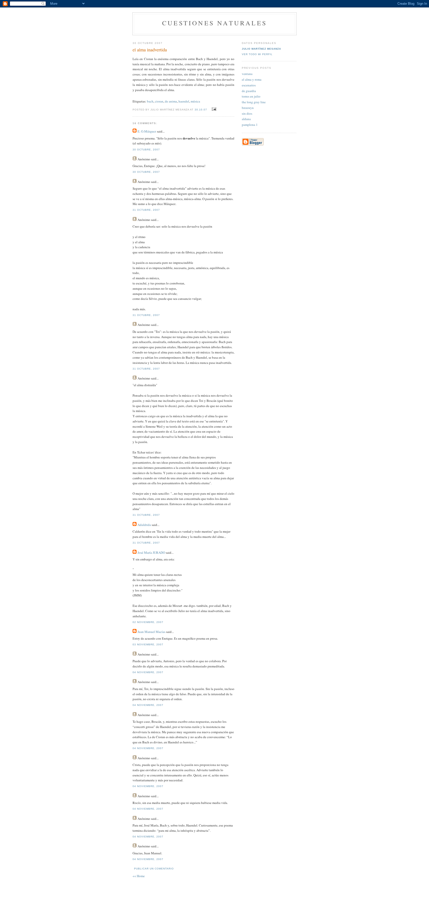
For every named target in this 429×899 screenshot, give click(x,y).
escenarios (249, 85)
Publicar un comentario (154, 868)
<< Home (139, 876)
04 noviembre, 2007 (148, 672)
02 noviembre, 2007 (148, 622)
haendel (184, 101)
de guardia (249, 91)
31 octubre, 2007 (146, 209)
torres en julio (251, 96)
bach (150, 101)
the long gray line (254, 102)
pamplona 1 (250, 124)
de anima (171, 101)
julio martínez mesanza (261, 48)
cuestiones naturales (214, 23)
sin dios (247, 113)
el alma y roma (251, 79)
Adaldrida (144, 524)
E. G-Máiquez (147, 131)
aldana (246, 119)
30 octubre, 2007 (146, 149)
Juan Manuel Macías (151, 631)
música (195, 101)
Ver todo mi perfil (257, 54)
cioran (159, 101)
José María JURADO (151, 552)
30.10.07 (201, 109)
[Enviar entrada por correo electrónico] (213, 109)
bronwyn (248, 107)
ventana (247, 73)
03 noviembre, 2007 (148, 644)
